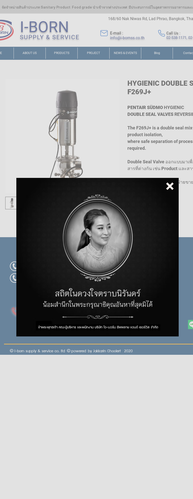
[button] (170, 186)
